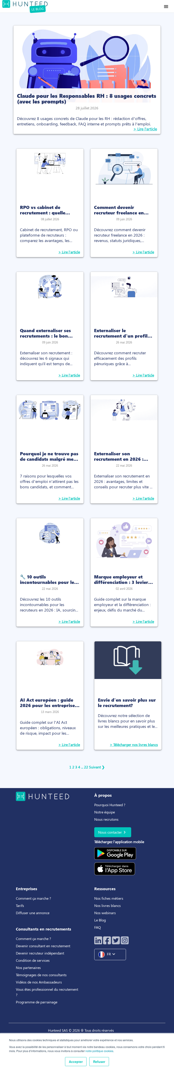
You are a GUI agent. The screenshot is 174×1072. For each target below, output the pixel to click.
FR (111, 954)
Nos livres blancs (108, 905)
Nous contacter (112, 832)
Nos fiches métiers (108, 898)
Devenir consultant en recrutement (43, 945)
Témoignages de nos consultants (41, 974)
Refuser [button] (99, 1061)
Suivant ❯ (97, 767)
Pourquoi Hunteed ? (109, 804)
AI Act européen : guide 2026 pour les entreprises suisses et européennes (48, 705)
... (82, 767)
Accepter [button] (76, 1061)
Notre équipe (104, 812)
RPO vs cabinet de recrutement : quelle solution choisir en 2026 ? (48, 212)
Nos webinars (105, 912)
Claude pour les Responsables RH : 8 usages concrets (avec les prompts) (86, 98)
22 (86, 767)
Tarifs (20, 905)
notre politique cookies (99, 1051)
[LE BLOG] (25, 3)
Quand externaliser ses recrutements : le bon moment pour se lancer (46, 335)
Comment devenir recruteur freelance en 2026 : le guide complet (120, 212)
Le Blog (100, 920)
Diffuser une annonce (32, 912)
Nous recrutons (106, 819)
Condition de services (33, 960)
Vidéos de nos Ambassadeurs (39, 982)
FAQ (97, 927)
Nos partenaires (28, 967)
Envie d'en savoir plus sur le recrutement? (127, 702)
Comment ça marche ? (33, 898)
